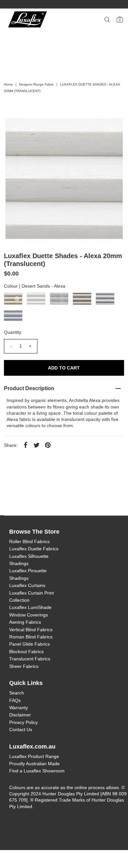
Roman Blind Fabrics (31, 636)
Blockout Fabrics (26, 651)
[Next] (32, 129)
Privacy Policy (23, 722)
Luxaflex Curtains (27, 585)
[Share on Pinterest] (48, 445)
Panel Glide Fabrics (29, 644)
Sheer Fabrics (23, 666)
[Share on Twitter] (37, 445)
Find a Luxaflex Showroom (37, 770)
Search (16, 692)
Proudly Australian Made (34, 763)
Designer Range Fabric (36, 84)
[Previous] (16, 129)
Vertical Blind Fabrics (31, 629)
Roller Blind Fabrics (29, 541)
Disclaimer (20, 714)
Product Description (29, 388)
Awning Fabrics (25, 622)
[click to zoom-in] (112, 129)
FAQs (15, 700)
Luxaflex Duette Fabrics (33, 548)
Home (8, 84)
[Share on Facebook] (26, 445)
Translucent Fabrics (29, 658)
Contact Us (20, 729)
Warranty (18, 707)
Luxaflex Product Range (34, 756)
